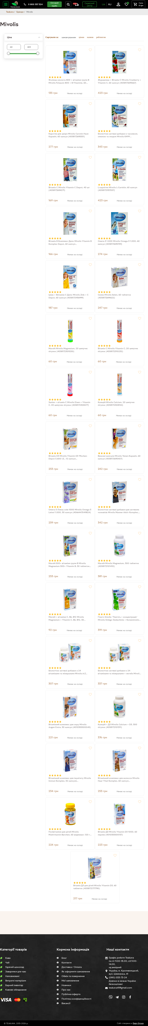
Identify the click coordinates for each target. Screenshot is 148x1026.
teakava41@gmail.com (120, 987)
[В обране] (90, 49)
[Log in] (118, 4)
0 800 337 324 (35, 4)
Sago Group (138, 1023)
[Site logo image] (15, 4)
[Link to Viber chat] (110, 997)
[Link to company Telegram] (117, 997)
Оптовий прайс (54, 4)
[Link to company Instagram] (123, 997)
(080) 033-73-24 (118, 977)
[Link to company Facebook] (130, 997)
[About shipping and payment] (76, 4)
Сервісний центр (89, 4)
